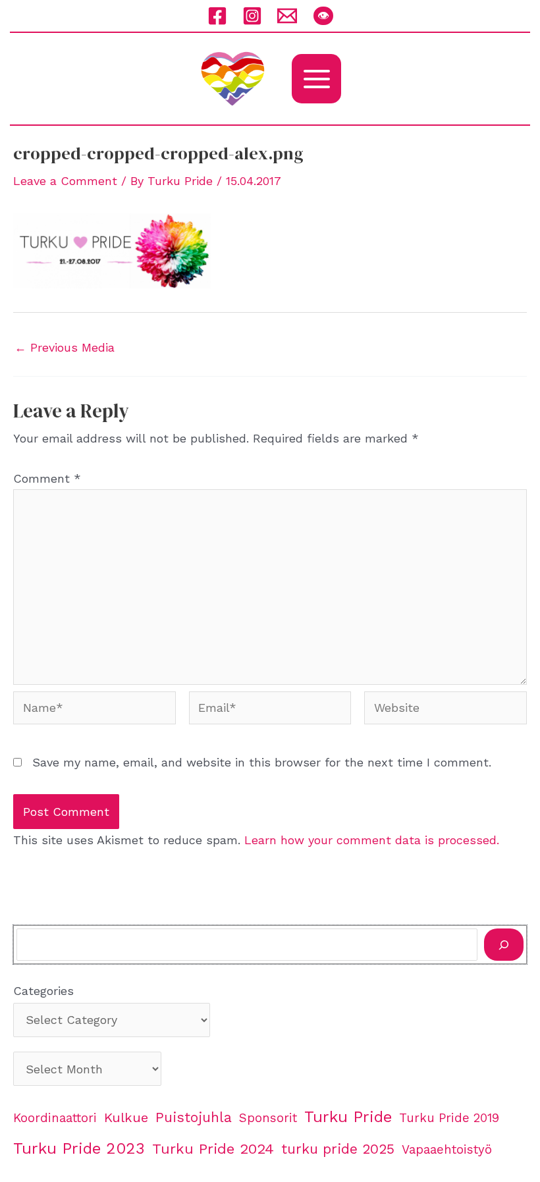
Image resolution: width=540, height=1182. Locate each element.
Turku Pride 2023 (79, 1148)
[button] (323, 15)
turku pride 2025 (337, 1149)
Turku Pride (348, 1117)
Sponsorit (268, 1118)
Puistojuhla (193, 1117)
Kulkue (126, 1117)
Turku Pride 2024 (213, 1148)
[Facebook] (217, 16)
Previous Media (64, 348)
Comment (47, 478)
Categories (43, 991)
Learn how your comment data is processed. (371, 840)
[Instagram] (252, 16)
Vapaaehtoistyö (447, 1149)
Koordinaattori (55, 1118)
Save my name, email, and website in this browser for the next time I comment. (261, 762)
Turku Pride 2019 (449, 1118)
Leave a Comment (65, 181)
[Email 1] (287, 16)
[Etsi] (504, 944)
